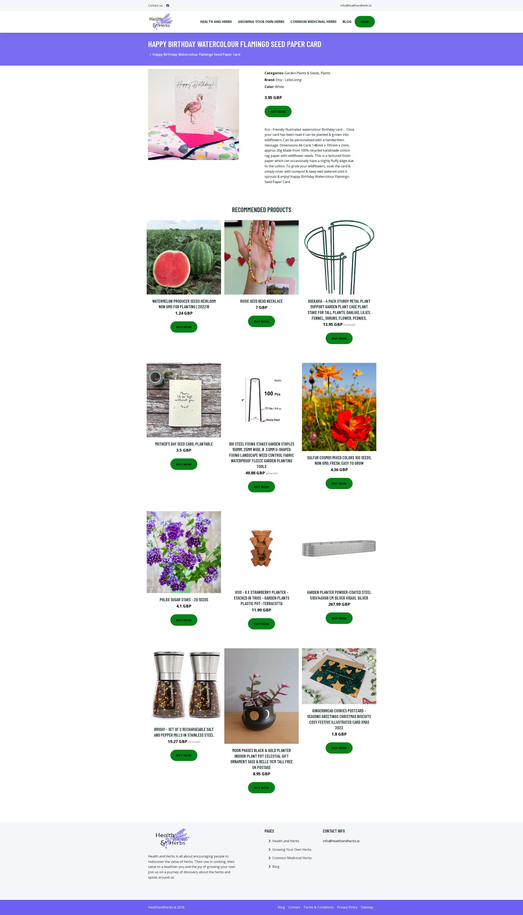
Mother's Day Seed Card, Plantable (184, 443)
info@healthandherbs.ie (356, 5)
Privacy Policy (347, 907)
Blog (347, 21)
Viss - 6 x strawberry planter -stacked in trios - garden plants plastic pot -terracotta (261, 598)
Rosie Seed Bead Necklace (261, 301)
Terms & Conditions (318, 907)
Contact (294, 907)
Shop (365, 22)
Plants (325, 73)
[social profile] (168, 5)
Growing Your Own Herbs (261, 21)
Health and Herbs (216, 21)
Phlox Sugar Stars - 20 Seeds (184, 599)
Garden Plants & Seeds (302, 73)
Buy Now (278, 111)
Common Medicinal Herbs (313, 21)
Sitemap (367, 907)
